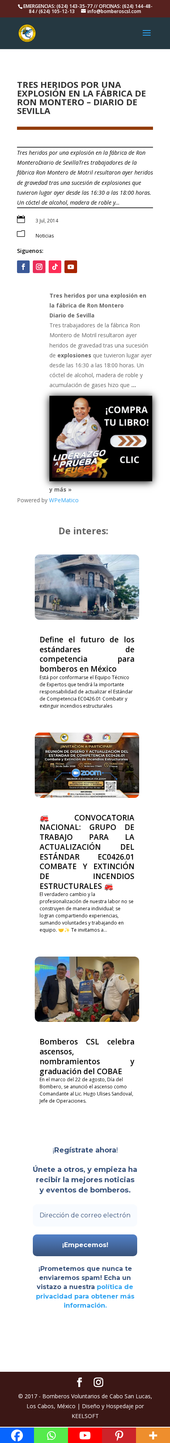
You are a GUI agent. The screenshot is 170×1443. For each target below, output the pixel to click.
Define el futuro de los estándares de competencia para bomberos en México (87, 654)
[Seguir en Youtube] (70, 266)
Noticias (45, 235)
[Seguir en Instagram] (39, 266)
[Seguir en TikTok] (55, 266)
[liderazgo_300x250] (100, 479)
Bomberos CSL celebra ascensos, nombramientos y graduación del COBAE (87, 1056)
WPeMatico (64, 500)
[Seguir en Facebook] (23, 266)
